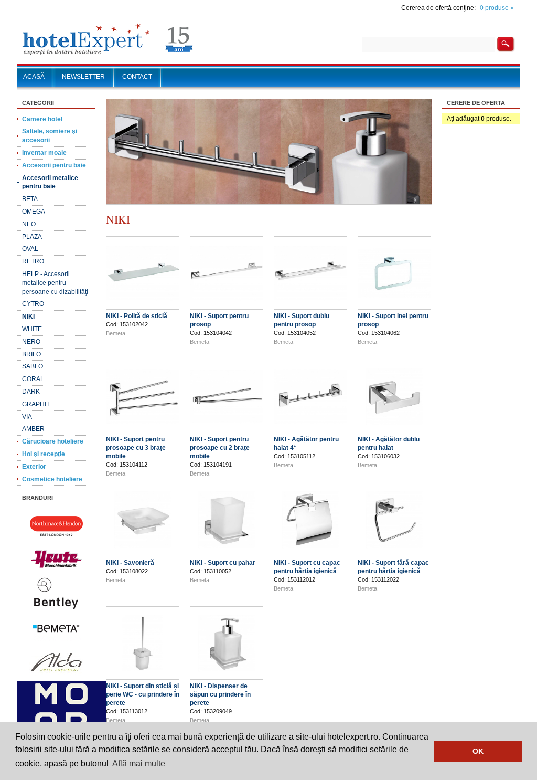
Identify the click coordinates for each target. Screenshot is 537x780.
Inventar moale (44, 152)
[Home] (108, 55)
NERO (31, 341)
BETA (30, 199)
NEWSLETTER (83, 76)
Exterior (34, 466)
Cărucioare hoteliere (52, 441)
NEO (29, 224)
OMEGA (33, 211)
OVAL (30, 248)
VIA (27, 416)
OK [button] (478, 751)
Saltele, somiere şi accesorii (49, 136)
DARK (31, 391)
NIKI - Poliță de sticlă (136, 316)
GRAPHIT (36, 404)
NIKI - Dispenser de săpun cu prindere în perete (220, 694)
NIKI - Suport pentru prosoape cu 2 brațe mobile (220, 448)
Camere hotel (42, 119)
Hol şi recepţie (43, 454)
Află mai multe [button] (138, 763)
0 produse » (497, 8)
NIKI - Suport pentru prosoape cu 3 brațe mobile (136, 448)
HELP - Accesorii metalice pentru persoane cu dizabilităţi (55, 283)
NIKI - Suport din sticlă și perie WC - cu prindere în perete (142, 694)
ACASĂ (34, 76)
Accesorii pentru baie (54, 165)
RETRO (33, 261)
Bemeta (115, 333)
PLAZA (32, 236)
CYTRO (33, 304)
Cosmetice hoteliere (52, 479)
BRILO (31, 354)
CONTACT (137, 76)
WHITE (32, 329)
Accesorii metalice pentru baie (50, 182)
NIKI (28, 316)
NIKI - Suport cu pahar (222, 562)
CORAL (33, 379)
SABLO (32, 366)
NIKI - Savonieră (130, 562)
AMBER (33, 429)
